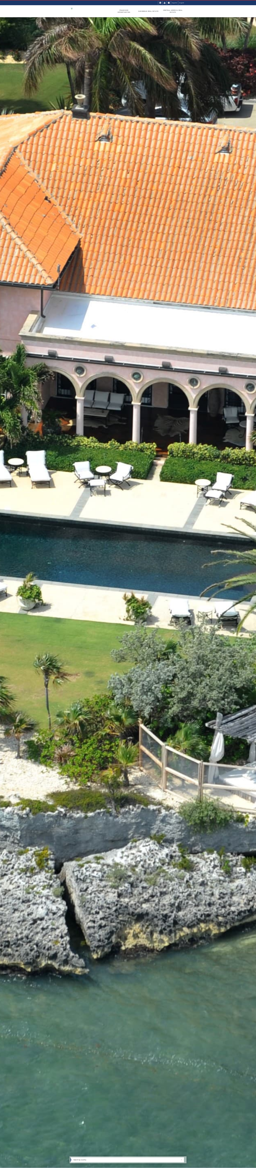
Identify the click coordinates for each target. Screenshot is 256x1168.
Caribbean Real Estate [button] (148, 11)
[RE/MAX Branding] (72, 8)
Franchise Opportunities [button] (124, 11)
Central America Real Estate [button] (172, 11)
